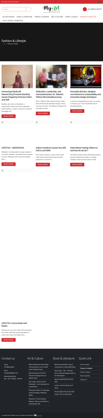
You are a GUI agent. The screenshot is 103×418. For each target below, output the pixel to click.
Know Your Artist (85, 376)
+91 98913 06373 (94, 9)
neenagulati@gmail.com (11, 373)
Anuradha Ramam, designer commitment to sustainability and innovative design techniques (85, 94)
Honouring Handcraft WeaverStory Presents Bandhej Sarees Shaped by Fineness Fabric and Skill (17, 95)
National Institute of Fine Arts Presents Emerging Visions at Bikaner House (37, 375)
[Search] (28, 9)
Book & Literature (24, 17)
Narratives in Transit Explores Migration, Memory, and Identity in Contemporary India (39, 401)
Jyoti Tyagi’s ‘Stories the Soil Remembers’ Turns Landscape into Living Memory (39, 384)
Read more (8, 116)
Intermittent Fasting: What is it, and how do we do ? (84, 149)
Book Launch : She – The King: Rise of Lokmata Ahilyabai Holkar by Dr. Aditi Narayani (65, 373)
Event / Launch (71, 17)
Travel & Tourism (42, 17)
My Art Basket (9, 17)
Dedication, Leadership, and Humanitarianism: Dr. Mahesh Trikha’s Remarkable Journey (49, 94)
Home (3, 44)
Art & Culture (57, 17)
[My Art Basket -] (51, 9)
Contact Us (83, 379)
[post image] (17, 76)
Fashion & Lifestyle (88, 17)
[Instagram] (99, 1)
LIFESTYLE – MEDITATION (13, 147)
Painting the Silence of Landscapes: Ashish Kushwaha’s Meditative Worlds (39, 393)
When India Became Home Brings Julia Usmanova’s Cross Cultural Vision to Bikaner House (38, 367)
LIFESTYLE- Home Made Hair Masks (14, 324)
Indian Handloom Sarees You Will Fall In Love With (51, 149)
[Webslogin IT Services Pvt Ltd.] (38, 415)
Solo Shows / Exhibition (13, 20)
